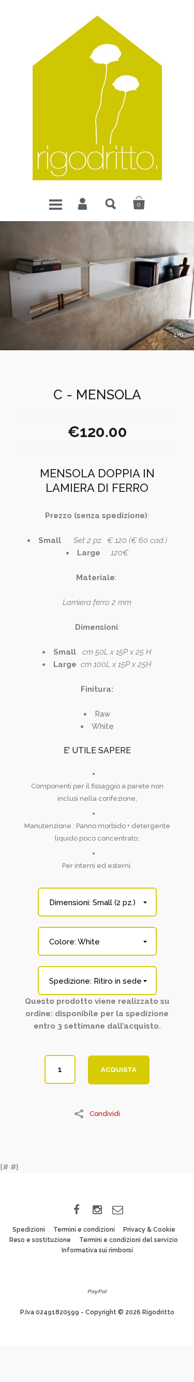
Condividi (104, 1113)
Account (83, 203)
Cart (139, 203)
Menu (55, 203)
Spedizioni (28, 1229)
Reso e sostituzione (40, 1240)
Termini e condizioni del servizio (128, 1240)
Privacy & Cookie (149, 1229)
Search (111, 203)
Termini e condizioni (84, 1229)
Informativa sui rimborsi (97, 1250)
